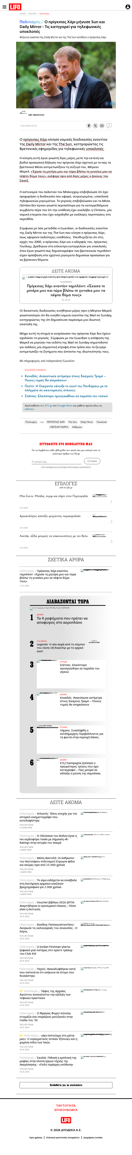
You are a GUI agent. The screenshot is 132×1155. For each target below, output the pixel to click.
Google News (65, 405)
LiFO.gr (47, 405)
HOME (22, 14)
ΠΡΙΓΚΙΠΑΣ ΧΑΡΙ (56, 422)
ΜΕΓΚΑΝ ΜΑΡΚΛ (59, 427)
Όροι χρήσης (35, 1137)
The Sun (65, 144)
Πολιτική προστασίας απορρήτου (63, 1137)
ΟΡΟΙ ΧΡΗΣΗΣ (47, 467)
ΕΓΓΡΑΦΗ (92, 461)
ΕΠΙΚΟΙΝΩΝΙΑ (66, 1110)
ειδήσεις (29, 409)
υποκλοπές (95, 149)
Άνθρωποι (77, 427)
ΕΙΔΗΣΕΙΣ (32, 14)
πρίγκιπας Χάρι (35, 140)
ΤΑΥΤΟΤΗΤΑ (66, 1106)
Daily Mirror (36, 144)
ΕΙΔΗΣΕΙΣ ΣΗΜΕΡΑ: (36, 370)
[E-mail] (102, 125)
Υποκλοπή (102, 422)
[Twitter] (112, 103)
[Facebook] (106, 103)
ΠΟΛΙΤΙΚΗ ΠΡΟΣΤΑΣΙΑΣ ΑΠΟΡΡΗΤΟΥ (74, 467)
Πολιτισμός (44, 14)
